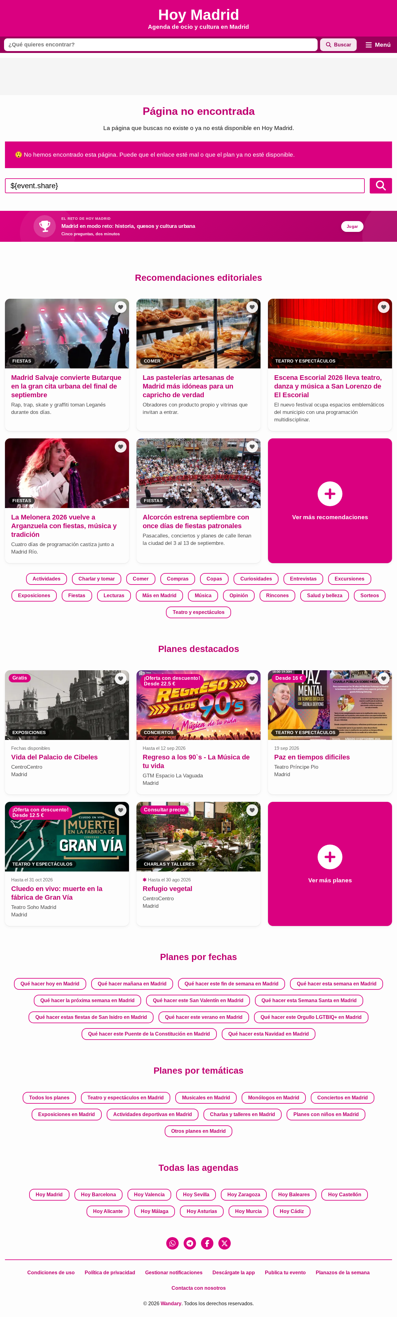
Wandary (171, 1303)
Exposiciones (34, 595)
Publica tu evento (285, 1272)
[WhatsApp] (172, 1243)
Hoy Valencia (149, 1194)
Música (203, 595)
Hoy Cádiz (292, 1211)
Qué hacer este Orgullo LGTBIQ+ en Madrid (311, 1017)
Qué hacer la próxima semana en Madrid (87, 1000)
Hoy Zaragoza (243, 1194)
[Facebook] (207, 1243)
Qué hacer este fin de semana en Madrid (232, 983)
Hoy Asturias (202, 1211)
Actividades (46, 578)
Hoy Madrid (49, 1194)
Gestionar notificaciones (174, 1272)
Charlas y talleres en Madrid (242, 1114)
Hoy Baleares (294, 1194)
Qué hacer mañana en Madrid (132, 983)
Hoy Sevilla (196, 1194)
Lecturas (114, 595)
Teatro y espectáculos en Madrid (125, 1097)
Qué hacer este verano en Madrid (204, 1017)
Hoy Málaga (154, 1211)
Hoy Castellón (344, 1194)
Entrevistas (303, 578)
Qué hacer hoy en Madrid (49, 983)
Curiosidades (256, 578)
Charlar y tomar (96, 578)
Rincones (277, 595)
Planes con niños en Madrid (326, 1114)
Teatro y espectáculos (199, 612)
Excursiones (349, 578)
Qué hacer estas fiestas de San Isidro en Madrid (91, 1017)
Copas (214, 578)
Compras (178, 578)
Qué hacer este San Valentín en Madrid (198, 1000)
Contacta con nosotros (199, 1288)
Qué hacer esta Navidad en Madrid (268, 1034)
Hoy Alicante (108, 1211)
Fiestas (76, 595)
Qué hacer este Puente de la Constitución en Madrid (149, 1034)
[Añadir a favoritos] (121, 307)
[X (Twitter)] (224, 1243)
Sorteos (369, 595)
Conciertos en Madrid (342, 1097)
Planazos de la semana (343, 1272)
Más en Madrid (159, 595)
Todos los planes (49, 1097)
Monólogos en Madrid (273, 1097)
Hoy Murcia (248, 1211)
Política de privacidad (110, 1272)
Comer (141, 578)
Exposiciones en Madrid (66, 1114)
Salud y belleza (324, 595)
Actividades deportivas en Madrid (152, 1114)
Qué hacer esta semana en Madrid (337, 983)
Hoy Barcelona (98, 1194)
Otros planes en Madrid (198, 1131)
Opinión (239, 595)
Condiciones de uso (51, 1272)
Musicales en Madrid (206, 1097)
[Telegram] (190, 1243)
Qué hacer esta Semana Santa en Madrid (309, 1000)
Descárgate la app (233, 1272)
